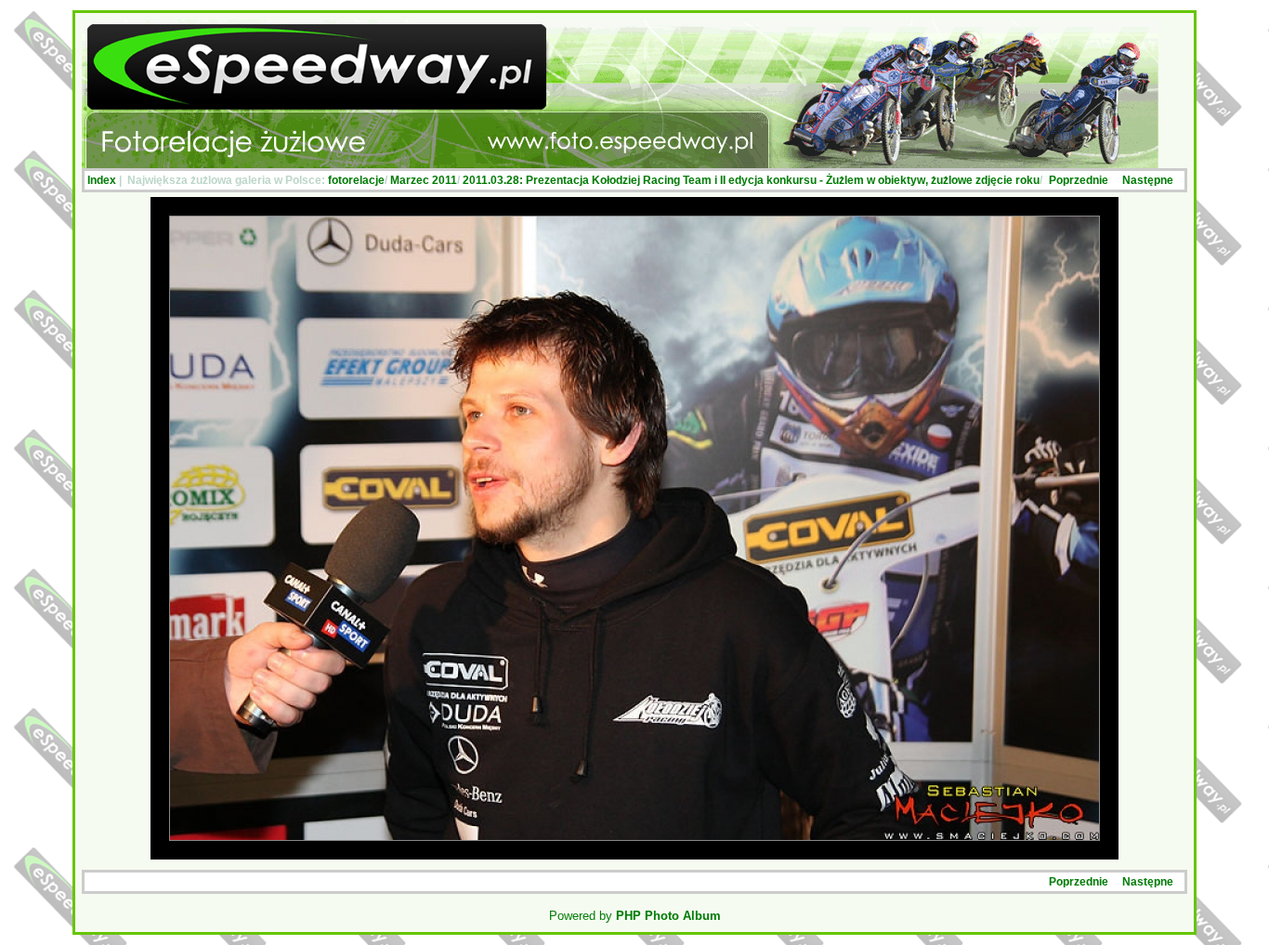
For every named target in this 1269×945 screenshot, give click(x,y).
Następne (1147, 180)
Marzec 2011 (423, 180)
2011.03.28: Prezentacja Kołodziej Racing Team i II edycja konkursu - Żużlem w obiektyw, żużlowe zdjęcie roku (751, 180)
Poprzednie (1078, 180)
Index (101, 180)
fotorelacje (356, 180)
